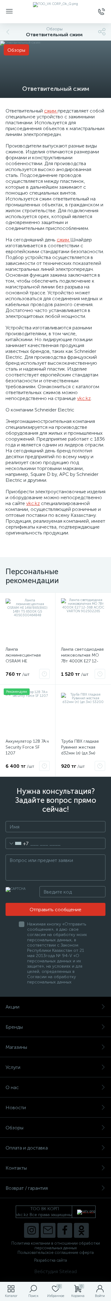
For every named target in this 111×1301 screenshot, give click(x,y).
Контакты (16, 1168)
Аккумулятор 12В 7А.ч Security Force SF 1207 (27, 747)
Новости (16, 1107)
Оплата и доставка (27, 1148)
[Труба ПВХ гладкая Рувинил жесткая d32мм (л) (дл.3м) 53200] (83, 712)
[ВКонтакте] (48, 1230)
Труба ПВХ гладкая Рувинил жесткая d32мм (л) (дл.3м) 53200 (80, 750)
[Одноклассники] (81, 1230)
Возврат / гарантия (27, 1188)
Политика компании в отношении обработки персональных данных (55, 1245)
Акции (12, 1007)
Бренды (14, 1027)
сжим (51, 111)
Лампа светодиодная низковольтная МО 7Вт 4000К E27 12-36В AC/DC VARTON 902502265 (82, 661)
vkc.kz (84, 398)
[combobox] (17, 843)
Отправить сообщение (55, 909)
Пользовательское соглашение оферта (56, 1252)
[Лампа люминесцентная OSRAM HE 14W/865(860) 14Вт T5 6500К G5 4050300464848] (28, 620)
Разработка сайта (50, 1260)
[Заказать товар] (44, 674)
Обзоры (14, 1128)
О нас (12, 1087)
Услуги (13, 1067)
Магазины (16, 1047)
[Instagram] (31, 1230)
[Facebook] (64, 1230)
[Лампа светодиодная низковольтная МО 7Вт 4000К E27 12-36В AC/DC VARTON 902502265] (83, 620)
